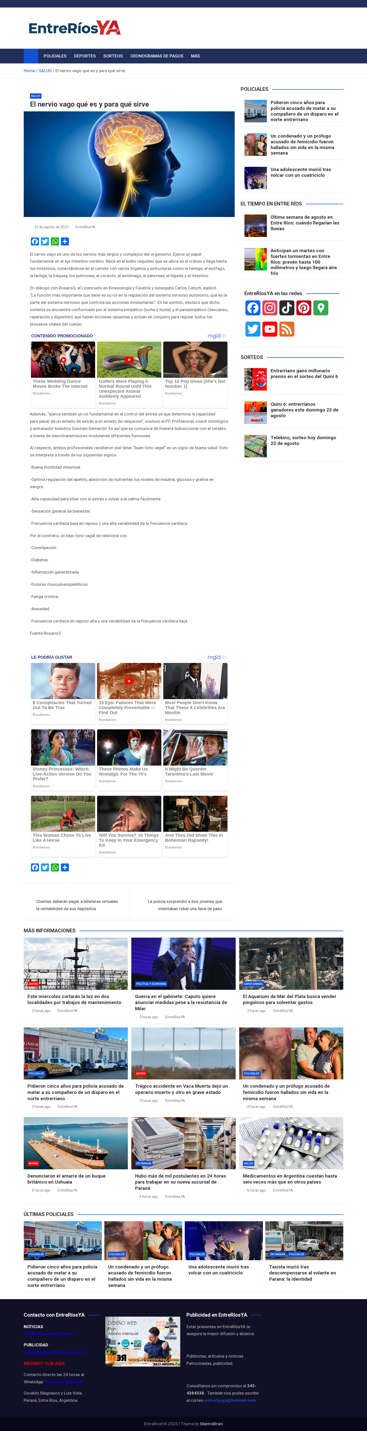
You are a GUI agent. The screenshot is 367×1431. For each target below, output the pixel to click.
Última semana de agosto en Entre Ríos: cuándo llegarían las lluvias (305, 222)
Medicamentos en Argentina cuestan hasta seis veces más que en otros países (290, 1179)
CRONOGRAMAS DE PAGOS (157, 55)
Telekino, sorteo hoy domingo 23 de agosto (303, 440)
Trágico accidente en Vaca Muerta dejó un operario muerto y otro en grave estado (181, 1089)
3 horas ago (41, 1011)
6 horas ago (41, 1190)
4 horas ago (256, 1107)
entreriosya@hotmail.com (230, 1400)
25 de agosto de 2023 (51, 227)
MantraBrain (211, 1423)
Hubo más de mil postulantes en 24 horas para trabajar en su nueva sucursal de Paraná (180, 1182)
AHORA (33, 984)
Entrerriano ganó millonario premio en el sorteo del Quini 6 (304, 373)
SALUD (35, 96)
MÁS (195, 55)
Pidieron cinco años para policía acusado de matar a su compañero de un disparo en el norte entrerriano (305, 111)
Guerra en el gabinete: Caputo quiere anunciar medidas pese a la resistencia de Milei (181, 1003)
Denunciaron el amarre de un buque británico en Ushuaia (66, 1179)
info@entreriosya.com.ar (49, 1333)
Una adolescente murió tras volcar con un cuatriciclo (301, 172)
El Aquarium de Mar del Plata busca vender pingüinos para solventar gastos (289, 1000)
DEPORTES (85, 55)
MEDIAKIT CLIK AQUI (44, 1363)
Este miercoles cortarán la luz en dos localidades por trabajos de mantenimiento (74, 1000)
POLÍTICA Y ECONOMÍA (151, 984)
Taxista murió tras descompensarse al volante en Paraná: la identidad (302, 1273)
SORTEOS (113, 55)
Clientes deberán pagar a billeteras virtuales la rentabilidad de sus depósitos (77, 905)
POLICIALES (55, 55)
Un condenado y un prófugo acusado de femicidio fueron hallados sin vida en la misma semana (302, 144)
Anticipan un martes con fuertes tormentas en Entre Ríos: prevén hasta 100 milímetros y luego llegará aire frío (304, 262)
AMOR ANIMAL (253, 984)
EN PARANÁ (143, 1163)
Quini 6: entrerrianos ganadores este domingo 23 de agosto (305, 409)
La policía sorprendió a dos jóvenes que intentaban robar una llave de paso (185, 905)
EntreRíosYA (85, 227)
